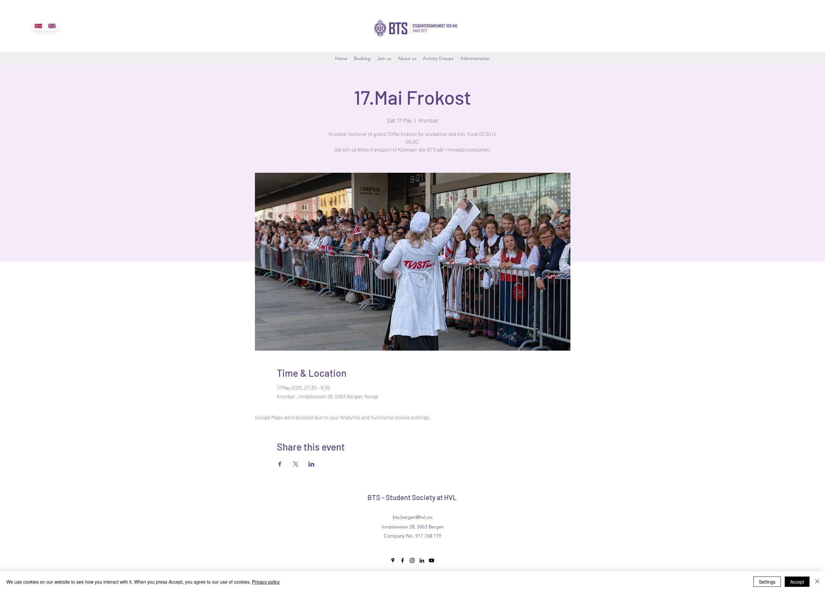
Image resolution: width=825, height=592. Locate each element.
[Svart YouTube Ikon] (431, 560)
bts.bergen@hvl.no (412, 517)
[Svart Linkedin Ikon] (422, 560)
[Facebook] (402, 560)
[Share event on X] (296, 464)
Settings (767, 581)
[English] (52, 26)
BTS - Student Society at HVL (412, 497)
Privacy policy (266, 581)
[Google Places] (393, 560)
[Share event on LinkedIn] (311, 464)
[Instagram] (412, 560)
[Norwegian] (38, 26)
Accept (797, 581)
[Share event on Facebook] (280, 464)
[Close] (817, 582)
